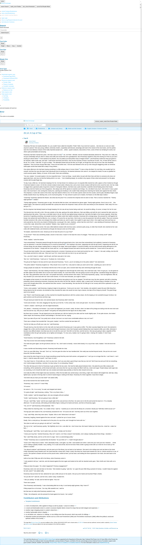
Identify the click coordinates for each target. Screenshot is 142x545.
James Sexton (32, 141)
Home (31, 128)
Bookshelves (41, 128)
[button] (6, 98)
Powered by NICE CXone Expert (47, 539)
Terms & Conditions (63, 542)
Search (26, 125)
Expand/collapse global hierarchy (25, 129)
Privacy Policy (53, 542)
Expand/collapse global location (117, 128)
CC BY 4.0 (80, 522)
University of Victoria (34, 142)
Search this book (4, 27)
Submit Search (5, 32)
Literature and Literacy (57, 128)
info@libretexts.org (104, 542)
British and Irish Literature (75, 128)
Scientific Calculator (8, 86)
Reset (2, 43)
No (48, 533)
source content (29, 524)
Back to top (26, 528)
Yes (42, 533)
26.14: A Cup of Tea (36, 522)
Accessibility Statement (74, 542)
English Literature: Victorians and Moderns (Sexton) (101, 128)
